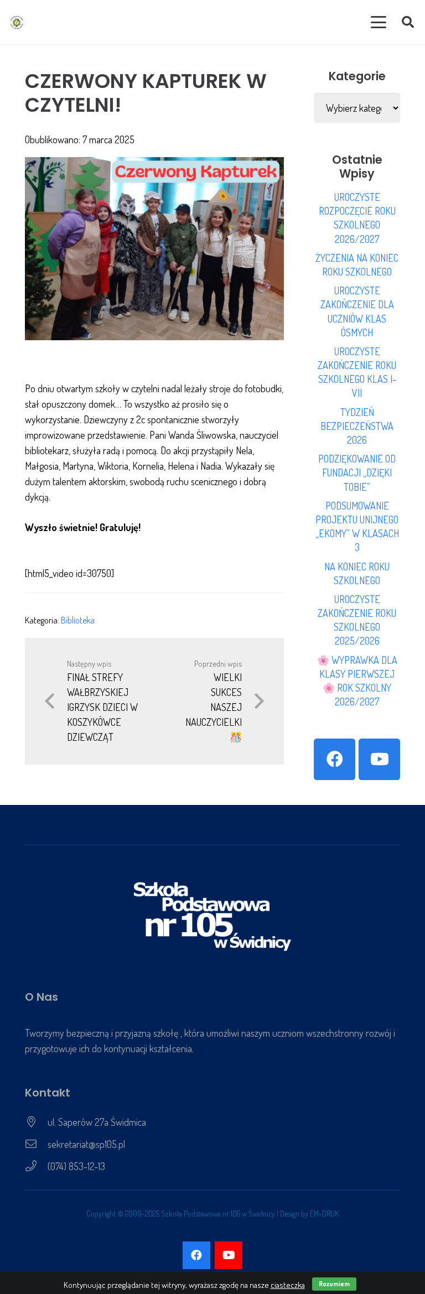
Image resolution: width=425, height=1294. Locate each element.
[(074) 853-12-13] (36, 1166)
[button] (379, 22)
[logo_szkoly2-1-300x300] (17, 22)
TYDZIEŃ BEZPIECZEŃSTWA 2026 (356, 426)
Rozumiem (334, 1284)
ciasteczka (288, 1285)
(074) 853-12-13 (76, 1166)
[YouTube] (379, 759)
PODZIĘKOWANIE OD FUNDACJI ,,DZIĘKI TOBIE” (357, 472)
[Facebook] (334, 759)
